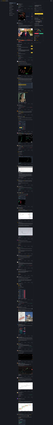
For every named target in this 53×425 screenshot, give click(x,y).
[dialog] (26, 212)
